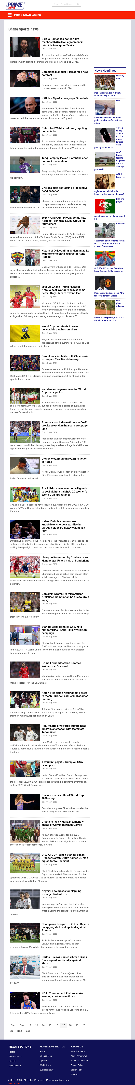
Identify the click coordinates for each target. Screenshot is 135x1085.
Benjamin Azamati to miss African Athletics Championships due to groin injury (65, 597)
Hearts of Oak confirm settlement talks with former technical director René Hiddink (65, 253)
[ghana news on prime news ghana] (15, 6)
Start (13, 1025)
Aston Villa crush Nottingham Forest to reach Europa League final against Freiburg (65, 696)
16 (56, 1025)
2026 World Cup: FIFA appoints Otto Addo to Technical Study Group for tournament (64, 220)
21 (11, 1030)
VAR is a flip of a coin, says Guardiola (65, 98)
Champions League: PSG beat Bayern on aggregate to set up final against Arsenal (65, 927)
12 (29, 1025)
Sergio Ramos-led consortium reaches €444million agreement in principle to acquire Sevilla (62, 42)
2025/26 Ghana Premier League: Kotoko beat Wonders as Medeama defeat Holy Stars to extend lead (63, 290)
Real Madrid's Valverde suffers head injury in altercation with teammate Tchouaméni (64, 728)
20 (83, 1025)
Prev (22, 1025)
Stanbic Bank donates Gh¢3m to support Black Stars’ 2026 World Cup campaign (65, 629)
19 (77, 1025)
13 (36, 1025)
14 (43, 1025)
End (28, 1030)
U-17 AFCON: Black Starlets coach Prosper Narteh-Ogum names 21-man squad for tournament (65, 857)
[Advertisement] (114, 44)
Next (19, 1030)
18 (70, 1025)
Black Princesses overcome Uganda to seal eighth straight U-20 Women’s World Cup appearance (64, 491)
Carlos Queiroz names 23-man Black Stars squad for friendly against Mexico (64, 960)
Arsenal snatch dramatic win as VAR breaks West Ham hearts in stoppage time (65, 425)
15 (50, 1025)
